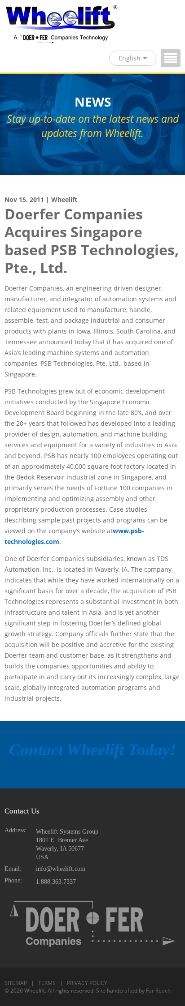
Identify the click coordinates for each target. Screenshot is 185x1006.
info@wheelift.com (60, 868)
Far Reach (158, 990)
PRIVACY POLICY (87, 983)
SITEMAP (15, 983)
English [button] (130, 58)
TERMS (47, 983)
